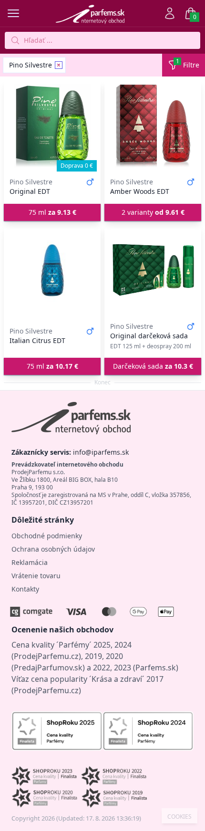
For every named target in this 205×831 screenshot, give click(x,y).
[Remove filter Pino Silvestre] (58, 65)
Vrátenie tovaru (36, 575)
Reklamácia (29, 562)
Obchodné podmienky (46, 535)
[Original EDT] (52, 126)
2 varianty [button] (153, 212)
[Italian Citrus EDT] (52, 270)
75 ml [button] (52, 212)
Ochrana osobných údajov (53, 549)
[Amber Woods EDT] (152, 126)
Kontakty (25, 588)
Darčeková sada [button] (153, 366)
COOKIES (179, 817)
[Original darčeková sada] (152, 270)
